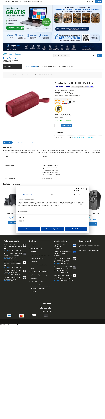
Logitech (14, 216)
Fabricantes (34, 261)
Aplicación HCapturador (66, 66)
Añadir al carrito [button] (13, 222)
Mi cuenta (98, 1)
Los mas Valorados (36, 285)
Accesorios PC (12, 75)
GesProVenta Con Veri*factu (48, 66)
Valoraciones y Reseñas (37, 281)
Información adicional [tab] (18, 143)
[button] (47, 82)
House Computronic (11, 58)
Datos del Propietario (36, 248)
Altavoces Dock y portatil (23, 75)
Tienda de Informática (94, 250)
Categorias (10, 66)
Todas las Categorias (31, 66)
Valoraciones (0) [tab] (36, 143)
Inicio (7, 75)
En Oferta (33, 251)
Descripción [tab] (7, 143)
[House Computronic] (52, 50)
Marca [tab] (29, 143)
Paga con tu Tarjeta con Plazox (39, 271)
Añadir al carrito (66, 125)
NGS (90, 217)
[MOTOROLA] (58, 133)
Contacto (33, 245)
